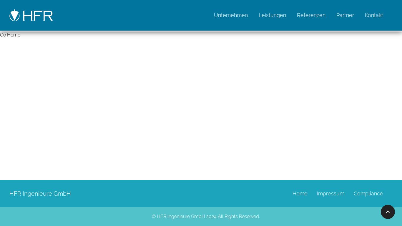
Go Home (10, 35)
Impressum (330, 193)
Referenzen (311, 15)
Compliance (368, 193)
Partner (345, 15)
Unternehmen (231, 15)
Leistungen (272, 15)
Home (300, 193)
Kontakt (374, 15)
